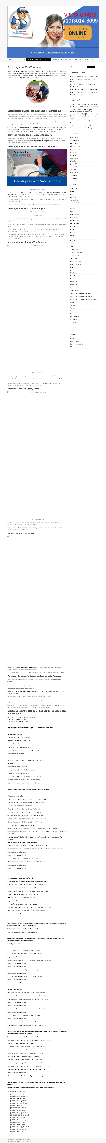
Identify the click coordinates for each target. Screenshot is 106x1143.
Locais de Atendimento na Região (62, 59)
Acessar (72, 338)
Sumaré (72, 305)
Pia (71, 270)
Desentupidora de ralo (76, 123)
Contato (92, 59)
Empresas (10, 802)
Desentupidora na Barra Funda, (19, 1096)
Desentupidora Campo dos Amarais (28, 750)
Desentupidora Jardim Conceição (17, 767)
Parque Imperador (75, 264)
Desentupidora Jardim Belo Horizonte (24, 770)
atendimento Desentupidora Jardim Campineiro (21, 747)
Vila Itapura (73, 319)
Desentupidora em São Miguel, (19, 1128)
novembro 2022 (75, 149)
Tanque (72, 308)
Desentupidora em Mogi (17, 1102)
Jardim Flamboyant (76, 252)
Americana (73, 188)
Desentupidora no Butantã (17, 1098)
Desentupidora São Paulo (17, 1110)
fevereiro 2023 (74, 140)
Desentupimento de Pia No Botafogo (87, 106)
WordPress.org (74, 347)
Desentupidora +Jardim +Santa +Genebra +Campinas (29, 802)
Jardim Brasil (74, 249)
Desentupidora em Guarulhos (18, 1100)
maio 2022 (73, 167)
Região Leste (74, 282)
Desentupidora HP (15, 1109)
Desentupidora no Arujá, (17, 1095)
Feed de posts (74, 341)
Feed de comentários (76, 344)
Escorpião (73, 229)
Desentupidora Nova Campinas (30, 1056)
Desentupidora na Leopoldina (18, 1121)
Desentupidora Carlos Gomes (16, 754)
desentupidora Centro (19, 719)
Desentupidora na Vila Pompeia (36, 862)
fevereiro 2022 (74, 175)
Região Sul (73, 284)
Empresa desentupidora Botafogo (25, 717)
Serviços (22, 59)
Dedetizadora (74, 217)
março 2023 (74, 137)
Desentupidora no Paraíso (17, 1122)
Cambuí (72, 206)
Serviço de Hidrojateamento (24, 667)
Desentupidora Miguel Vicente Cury (24, 897)
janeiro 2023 (74, 143)
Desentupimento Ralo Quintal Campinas (83, 121)
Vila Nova (73, 325)
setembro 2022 (74, 155)
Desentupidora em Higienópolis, (19, 1114)
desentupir (73, 226)
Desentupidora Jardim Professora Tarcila (34, 799)
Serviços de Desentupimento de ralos (81, 296)
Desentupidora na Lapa (17, 1119)
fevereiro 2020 (74, 178)
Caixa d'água (74, 200)
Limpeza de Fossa (75, 261)
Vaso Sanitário (74, 317)
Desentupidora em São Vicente (30, 783)
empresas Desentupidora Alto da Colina (18, 741)
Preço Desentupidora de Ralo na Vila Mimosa (83, 89)
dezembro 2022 (75, 146)
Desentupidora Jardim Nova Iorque (38, 999)
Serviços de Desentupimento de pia (80, 293)
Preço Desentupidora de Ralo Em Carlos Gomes (84, 76)
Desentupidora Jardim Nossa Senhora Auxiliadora (26, 780)
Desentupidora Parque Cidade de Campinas (34, 845)
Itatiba (72, 247)
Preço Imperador (75, 276)
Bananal (72, 191)
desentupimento (75, 223)
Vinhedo (72, 328)
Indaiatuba (73, 244)
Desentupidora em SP (16, 1105)
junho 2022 (73, 164)
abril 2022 (73, 170)
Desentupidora (13, 59)
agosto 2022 (74, 158)
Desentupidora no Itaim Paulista (19, 1116)
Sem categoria (74, 290)
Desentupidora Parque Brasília (34, 1059)
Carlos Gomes (74, 214)
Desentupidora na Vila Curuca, (19, 1131)
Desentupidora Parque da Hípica (34, 1063)
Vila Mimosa (74, 322)
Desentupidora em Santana (18, 1124)
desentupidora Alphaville (22, 737)
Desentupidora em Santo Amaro (19, 1126)
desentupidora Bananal (19, 744)
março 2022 (74, 173)
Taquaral (72, 311)
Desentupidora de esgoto (86, 128)
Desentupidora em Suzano (18, 1107)
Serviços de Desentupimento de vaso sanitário (84, 299)
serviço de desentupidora (23, 691)
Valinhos (72, 314)
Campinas (73, 209)
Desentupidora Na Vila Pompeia (28, 127)
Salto (71, 287)
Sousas (72, 302)
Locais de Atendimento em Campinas (39, 59)
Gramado (73, 238)
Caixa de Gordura (75, 203)
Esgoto (72, 232)
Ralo (71, 279)
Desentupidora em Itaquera (18, 1117)
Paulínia (72, 267)
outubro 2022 (74, 152)
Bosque (72, 194)
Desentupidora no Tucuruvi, (18, 1129)
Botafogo (73, 197)
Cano (71, 212)
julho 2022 (73, 161)
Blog (86, 59)
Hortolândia (73, 241)
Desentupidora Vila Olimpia (31, 904)
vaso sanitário (33, 192)
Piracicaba (73, 273)
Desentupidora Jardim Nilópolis (33, 776)
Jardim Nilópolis (75, 255)
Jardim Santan (74, 258)
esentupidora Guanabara (22, 721)
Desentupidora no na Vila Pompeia (17, 832)
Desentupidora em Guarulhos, (18, 1112)
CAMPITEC (19, 71)
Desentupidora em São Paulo (18, 1103)
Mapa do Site (78, 59)
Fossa (72, 235)
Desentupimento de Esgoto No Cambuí (83, 109)
